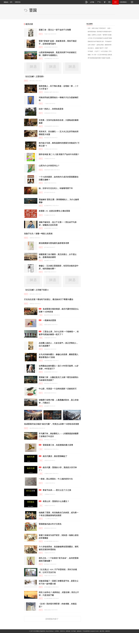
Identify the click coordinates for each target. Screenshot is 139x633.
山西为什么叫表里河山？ (49, 166)
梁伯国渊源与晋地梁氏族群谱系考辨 (54, 243)
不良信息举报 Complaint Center (91, 631)
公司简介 (57, 631)
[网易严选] (99, 2)
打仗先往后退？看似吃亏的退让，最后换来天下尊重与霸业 (48, 299)
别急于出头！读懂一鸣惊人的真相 (38, 234)
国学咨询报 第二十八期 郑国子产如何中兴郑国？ (59, 154)
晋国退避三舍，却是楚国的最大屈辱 (58, 445)
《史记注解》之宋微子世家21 (36, 290)
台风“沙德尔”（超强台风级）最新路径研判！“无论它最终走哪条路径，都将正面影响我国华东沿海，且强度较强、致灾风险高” (101, 45)
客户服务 (73, 631)
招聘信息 (68, 631)
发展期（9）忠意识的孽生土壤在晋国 (54, 211)
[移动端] (86, 2)
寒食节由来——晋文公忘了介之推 (57, 490)
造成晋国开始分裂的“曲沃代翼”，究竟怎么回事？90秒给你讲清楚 (51, 424)
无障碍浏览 (17, 2)
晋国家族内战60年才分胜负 (50, 524)
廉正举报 (102, 631)
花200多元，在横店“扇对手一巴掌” (98, 48)
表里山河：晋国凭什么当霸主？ (56, 501)
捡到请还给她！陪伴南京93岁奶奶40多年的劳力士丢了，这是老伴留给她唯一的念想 (101, 31)
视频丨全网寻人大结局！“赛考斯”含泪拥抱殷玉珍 (101, 35)
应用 (11, 2)
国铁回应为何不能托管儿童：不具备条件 (100, 41)
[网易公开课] (92, 2)
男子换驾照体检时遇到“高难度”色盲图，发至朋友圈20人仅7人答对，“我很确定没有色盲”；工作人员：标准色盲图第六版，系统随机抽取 (101, 58)
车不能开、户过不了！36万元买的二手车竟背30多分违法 (101, 51)
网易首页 (6, 2)
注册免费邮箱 (123, 2)
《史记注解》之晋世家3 (34, 76)
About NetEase (50, 631)
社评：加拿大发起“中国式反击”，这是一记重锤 (101, 28)
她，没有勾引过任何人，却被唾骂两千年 (56, 188)
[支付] (105, 2)
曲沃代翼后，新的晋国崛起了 (55, 456)
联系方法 (62, 631)
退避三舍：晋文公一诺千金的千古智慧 (55, 30)
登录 (115, 2)
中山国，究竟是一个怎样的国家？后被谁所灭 (58, 389)
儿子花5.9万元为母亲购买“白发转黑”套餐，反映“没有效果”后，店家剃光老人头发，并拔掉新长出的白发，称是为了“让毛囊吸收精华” (101, 38)
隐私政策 (79, 631)
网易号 (40, 34)
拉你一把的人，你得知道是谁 (51, 109)
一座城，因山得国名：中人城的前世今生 (56, 479)
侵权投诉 (107, 631)
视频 (41, 315)
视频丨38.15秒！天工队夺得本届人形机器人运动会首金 (101, 54)
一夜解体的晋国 (49, 320)
